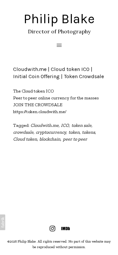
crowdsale (23, 132)
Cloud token (25, 139)
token (74, 132)
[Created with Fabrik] (2, 222)
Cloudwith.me (44, 125)
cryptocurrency (51, 132)
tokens (88, 132)
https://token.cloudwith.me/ (40, 111)
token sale (81, 125)
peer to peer (75, 139)
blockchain (49, 139)
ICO (65, 125)
